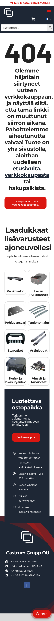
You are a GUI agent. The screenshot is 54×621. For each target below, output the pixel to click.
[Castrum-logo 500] (8, 9)
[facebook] (27, 585)
